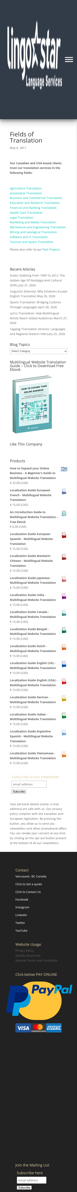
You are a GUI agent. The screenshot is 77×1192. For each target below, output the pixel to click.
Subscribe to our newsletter (35, 777)
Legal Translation (21, 217)
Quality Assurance (27, 955)
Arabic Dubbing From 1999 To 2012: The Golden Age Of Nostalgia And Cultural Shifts (37, 280)
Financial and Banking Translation (33, 208)
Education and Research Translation (35, 203)
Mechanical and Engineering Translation (38, 227)
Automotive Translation (26, 193)
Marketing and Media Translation (33, 222)
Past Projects (51, 249)
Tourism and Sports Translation (31, 242)
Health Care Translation (26, 213)
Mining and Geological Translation (33, 232)
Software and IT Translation (29, 237)
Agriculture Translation (26, 188)
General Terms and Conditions (36, 960)
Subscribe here (30, 1173)
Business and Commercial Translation (36, 198)
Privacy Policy (24, 950)
